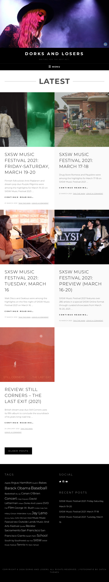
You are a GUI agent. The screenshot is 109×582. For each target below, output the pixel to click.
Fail (6, 508)
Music (35, 517)
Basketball (10, 494)
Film (11, 507)
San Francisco (30, 530)
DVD (46, 503)
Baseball (39, 488)
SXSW (37, 540)
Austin (35, 483)
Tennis (21, 544)
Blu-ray (18, 494)
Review (30, 526)
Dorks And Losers (54, 53)
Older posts (18, 451)
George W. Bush (24, 507)
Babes (43, 482)
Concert (11, 498)
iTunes (29, 514)
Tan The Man (24, 203)
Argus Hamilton (21, 482)
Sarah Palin (31, 536)
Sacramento (13, 530)
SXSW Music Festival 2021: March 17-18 (76, 160)
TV (27, 545)
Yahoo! (36, 545)
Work (30, 545)
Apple (8, 483)
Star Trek (30, 541)
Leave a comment (40, 203)
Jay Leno (39, 513)
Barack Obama (17, 488)
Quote (22, 526)
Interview (21, 513)
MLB (30, 518)
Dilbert (20, 503)
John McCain (21, 518)
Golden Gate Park (41, 508)
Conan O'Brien (30, 493)
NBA (16, 522)
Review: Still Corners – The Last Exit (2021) (23, 395)
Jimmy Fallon (9, 518)
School (42, 535)
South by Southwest (15, 540)
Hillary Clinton (10, 514)
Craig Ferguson (23, 499)
